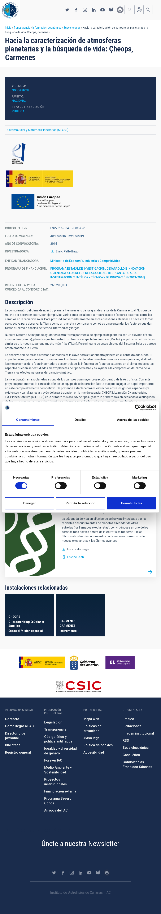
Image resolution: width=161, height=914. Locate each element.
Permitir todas (131, 503)
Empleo (128, 719)
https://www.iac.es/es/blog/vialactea (120, 9)
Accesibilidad (93, 752)
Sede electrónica (136, 748)
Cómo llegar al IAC (19, 726)
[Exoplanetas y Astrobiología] (150, 571)
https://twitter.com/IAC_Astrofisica (67, 9)
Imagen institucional (138, 733)
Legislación (53, 722)
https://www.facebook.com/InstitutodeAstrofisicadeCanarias (76, 9)
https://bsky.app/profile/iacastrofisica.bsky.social (111, 9)
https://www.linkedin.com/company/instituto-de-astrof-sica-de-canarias (93, 9)
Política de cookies (98, 745)
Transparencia (22, 27)
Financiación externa (60, 791)
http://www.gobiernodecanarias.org (84, 662)
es (129, 10)
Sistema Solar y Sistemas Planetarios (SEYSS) (37, 130)
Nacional (19, 100)
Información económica (46, 27)
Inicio (8, 27)
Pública (18, 111)
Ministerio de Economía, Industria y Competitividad (85, 260)
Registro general (18, 752)
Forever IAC (53, 760)
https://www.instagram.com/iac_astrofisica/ (84, 9)
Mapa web (91, 719)
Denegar (29, 503)
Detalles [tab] (81, 419)
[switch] (61, 485)
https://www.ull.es (120, 662)
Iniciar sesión (139, 9)
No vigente (20, 90)
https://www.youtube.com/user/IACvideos (102, 9)
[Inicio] (10, 10)
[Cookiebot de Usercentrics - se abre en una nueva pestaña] (137, 408)
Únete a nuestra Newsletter (80, 843)
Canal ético (131, 755)
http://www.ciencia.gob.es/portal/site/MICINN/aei (80, 153)
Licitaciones (132, 726)
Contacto (12, 719)
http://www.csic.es (78, 687)
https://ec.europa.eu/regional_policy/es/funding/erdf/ (80, 202)
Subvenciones (72, 27)
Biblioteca (12, 745)
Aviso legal (91, 738)
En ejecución (75, 557)
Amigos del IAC (56, 810)
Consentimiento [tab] (28, 419)
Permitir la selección (80, 503)
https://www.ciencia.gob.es (42, 662)
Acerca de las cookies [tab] (133, 419)
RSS (126, 740)
